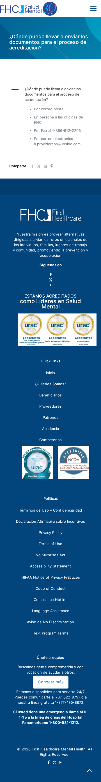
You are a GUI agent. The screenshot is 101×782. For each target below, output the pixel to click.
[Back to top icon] (89, 770)
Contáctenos (50, 440)
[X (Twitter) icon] (50, 279)
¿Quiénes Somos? (50, 384)
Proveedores (50, 406)
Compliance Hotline (51, 599)
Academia (50, 428)
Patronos (50, 417)
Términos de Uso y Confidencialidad (50, 510)
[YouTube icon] (50, 285)
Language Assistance (50, 611)
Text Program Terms (50, 633)
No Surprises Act (50, 555)
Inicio (50, 372)
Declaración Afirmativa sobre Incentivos (50, 521)
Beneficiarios (50, 395)
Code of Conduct (51, 588)
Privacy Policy (50, 532)
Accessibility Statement (50, 566)
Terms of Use (50, 543)
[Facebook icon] (50, 274)
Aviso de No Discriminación (50, 622)
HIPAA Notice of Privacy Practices (50, 577)
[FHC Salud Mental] (28, 8)
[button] (50, 94)
